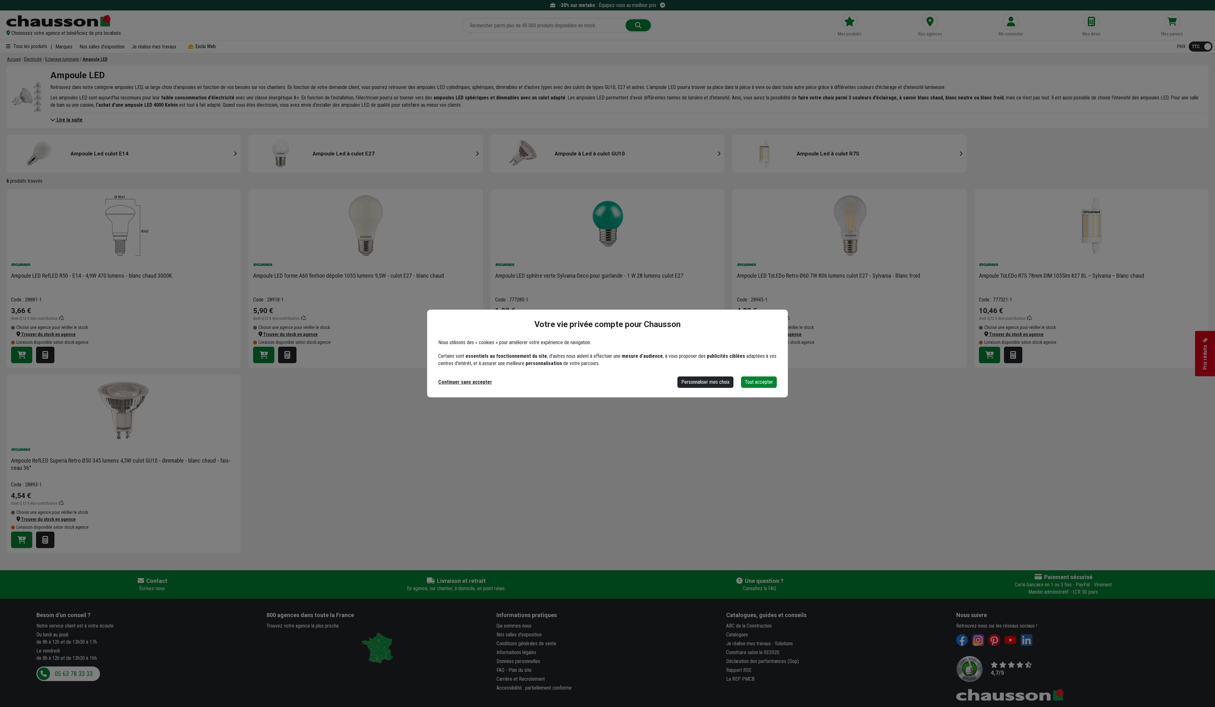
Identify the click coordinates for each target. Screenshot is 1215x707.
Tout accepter (759, 382)
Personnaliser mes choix (705, 382)
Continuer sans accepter (465, 382)
